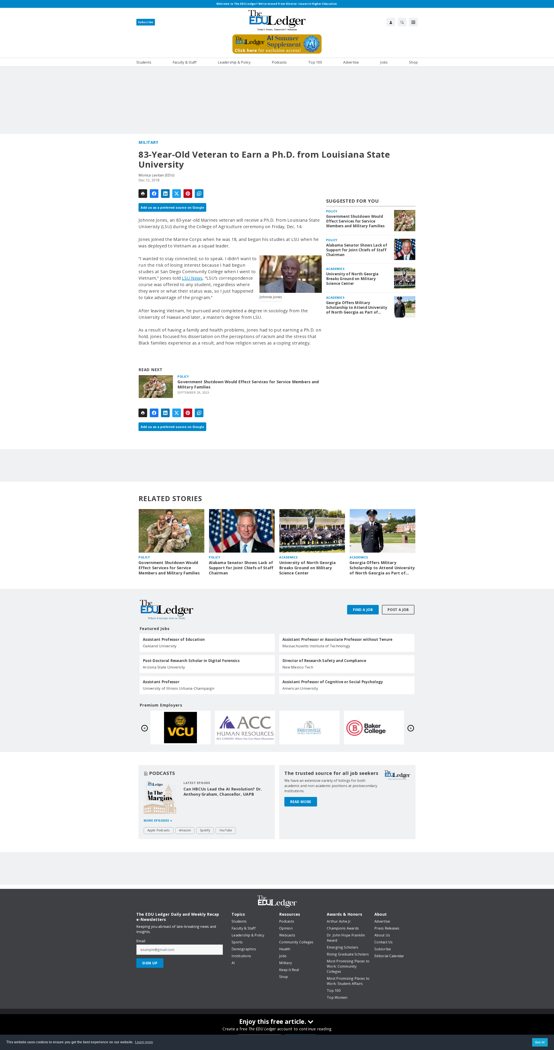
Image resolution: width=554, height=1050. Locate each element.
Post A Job (398, 609)
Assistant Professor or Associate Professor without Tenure (337, 639)
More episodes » (158, 820)
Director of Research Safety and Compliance (324, 660)
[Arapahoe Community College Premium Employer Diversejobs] (374, 727)
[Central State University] (180, 727)
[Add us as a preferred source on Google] (199, 193)
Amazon (185, 830)
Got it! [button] (540, 1042)
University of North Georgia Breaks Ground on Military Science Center (352, 279)
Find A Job (363, 609)
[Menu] (413, 22)
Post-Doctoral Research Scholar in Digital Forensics (191, 660)
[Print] (142, 193)
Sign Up (150, 963)
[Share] (154, 193)
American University (300, 688)
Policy (183, 376)
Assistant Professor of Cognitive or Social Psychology (332, 682)
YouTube (225, 830)
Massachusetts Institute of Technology (316, 645)
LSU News (192, 278)
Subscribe (145, 22)
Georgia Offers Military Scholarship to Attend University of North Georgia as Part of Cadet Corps (356, 307)
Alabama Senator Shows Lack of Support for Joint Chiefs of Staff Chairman (356, 250)
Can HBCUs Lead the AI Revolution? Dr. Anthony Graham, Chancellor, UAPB (223, 791)
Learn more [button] (144, 1042)
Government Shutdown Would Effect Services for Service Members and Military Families (248, 384)
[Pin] (188, 193)
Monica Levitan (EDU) (156, 175)
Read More (300, 801)
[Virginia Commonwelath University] (309, 727)
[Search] (402, 22)
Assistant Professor (161, 682)
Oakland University (160, 645)
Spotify (205, 830)
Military (148, 142)
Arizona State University (164, 667)
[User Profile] (391, 22)
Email (140, 941)
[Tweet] (176, 193)
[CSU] (245, 727)
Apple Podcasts (158, 830)
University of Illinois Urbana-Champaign (178, 688)
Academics (335, 269)
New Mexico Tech (297, 667)
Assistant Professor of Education (174, 639)
